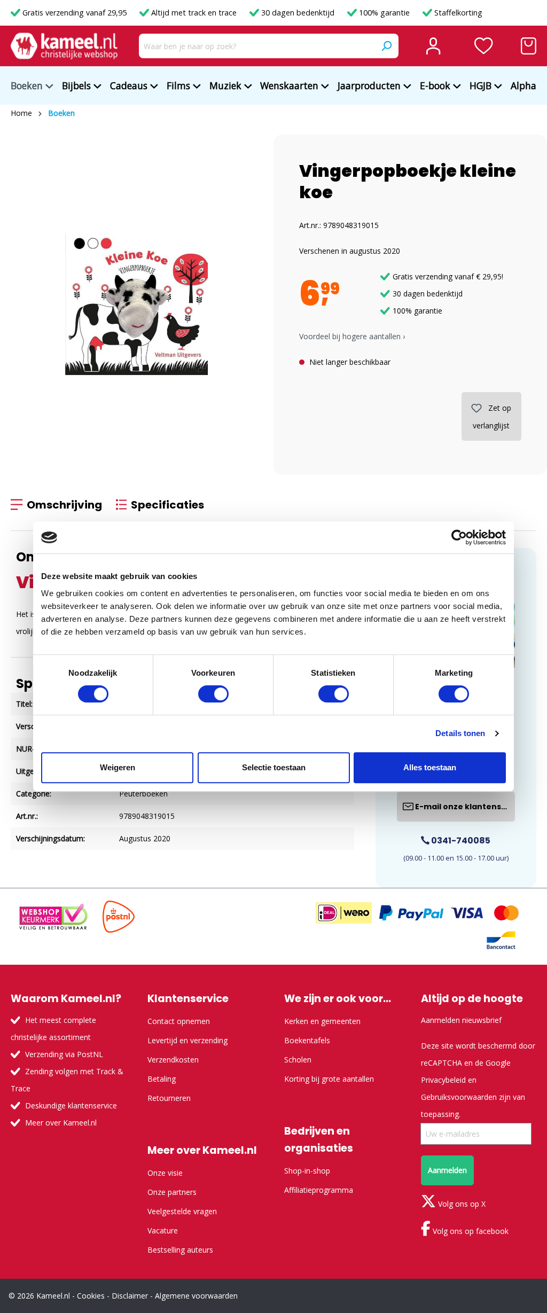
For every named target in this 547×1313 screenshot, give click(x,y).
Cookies (91, 1296)
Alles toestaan (429, 767)
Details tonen (460, 733)
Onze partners (172, 1192)
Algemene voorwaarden (196, 1296)
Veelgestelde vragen (182, 1211)
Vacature (162, 1230)
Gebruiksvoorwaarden (459, 1097)
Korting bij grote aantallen (329, 1079)
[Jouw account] (433, 46)
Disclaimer (130, 1296)
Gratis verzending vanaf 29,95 (74, 12)
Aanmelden (447, 1170)
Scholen (297, 1059)
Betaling (161, 1079)
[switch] (213, 693)
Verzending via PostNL (64, 1054)
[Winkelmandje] (528, 46)
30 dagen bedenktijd (298, 12)
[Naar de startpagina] (64, 46)
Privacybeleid (443, 1080)
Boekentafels (307, 1040)
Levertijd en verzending (187, 1040)
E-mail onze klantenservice (464, 806)
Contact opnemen (178, 1021)
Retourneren (169, 1098)
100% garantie (384, 12)
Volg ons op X (461, 1204)
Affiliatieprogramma (318, 1190)
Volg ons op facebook (470, 1231)
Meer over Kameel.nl (61, 1122)
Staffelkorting (457, 12)
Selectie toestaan (274, 767)
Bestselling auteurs (180, 1250)
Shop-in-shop (307, 1171)
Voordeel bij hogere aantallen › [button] (352, 336)
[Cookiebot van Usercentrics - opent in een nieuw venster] (459, 537)
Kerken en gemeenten (322, 1021)
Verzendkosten (173, 1059)
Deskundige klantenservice (71, 1105)
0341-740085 (459, 840)
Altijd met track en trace (194, 12)
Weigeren (117, 767)
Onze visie (165, 1173)
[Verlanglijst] (483, 46)
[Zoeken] (386, 46)
